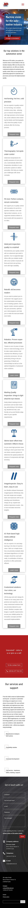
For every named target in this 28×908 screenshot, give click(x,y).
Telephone (9, 853)
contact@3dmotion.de (8, 888)
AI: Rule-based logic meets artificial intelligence (12, 537)
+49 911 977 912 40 (15, 671)
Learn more (14, 375)
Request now (14, 134)
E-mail (8, 861)
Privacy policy (6, 896)
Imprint (4, 894)
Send (22, 836)
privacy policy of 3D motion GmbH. (12, 833)
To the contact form (14, 665)
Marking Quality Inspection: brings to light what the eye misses (13, 395)
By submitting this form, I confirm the (13, 832)
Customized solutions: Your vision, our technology (12, 590)
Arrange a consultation (12, 38)
